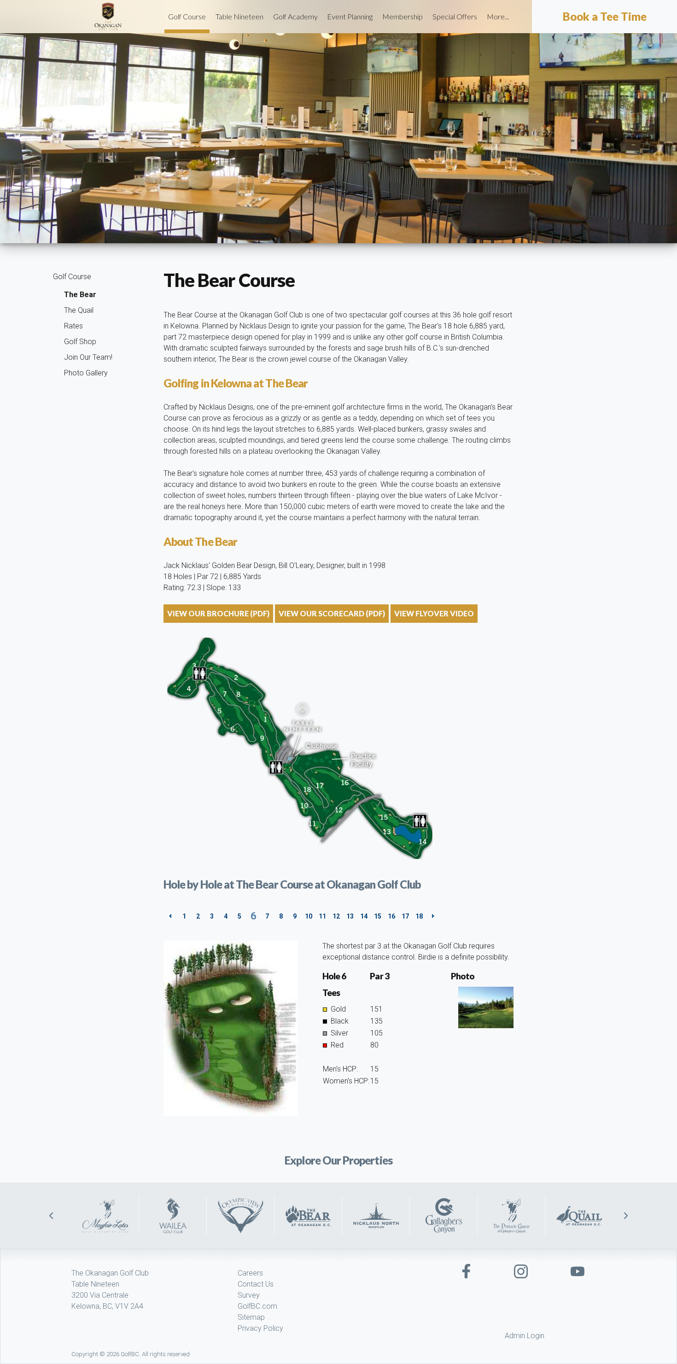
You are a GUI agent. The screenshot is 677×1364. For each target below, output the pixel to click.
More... (498, 16)
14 (364, 916)
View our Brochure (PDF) (218, 613)
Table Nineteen (239, 16)
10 (308, 916)
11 (322, 916)
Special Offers (454, 16)
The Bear (80, 294)
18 (419, 916)
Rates (73, 326)
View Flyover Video (434, 613)
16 (391, 916)
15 (377, 916)
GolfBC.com (257, 1306)
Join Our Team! (88, 357)
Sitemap (251, 1317)
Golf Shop (80, 341)
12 (336, 916)
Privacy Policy (260, 1328)
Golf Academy (295, 16)
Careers (250, 1273)
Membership (402, 16)
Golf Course (187, 16)
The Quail (78, 310)
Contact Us (256, 1284)
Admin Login (524, 1335)
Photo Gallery (86, 373)
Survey (249, 1295)
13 (350, 916)
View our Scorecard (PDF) (332, 613)
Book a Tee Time (605, 16)
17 (405, 916)
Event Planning (350, 16)
